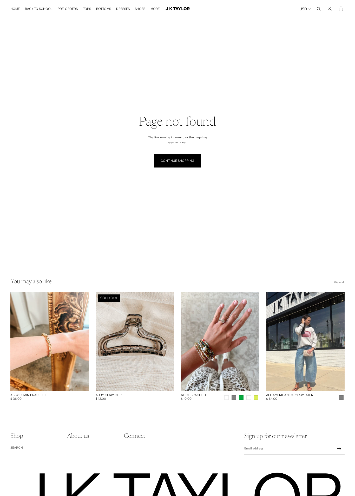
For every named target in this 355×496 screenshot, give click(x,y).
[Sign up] (339, 448)
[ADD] (81, 382)
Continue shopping (177, 161)
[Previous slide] (188, 341)
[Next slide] (251, 341)
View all (339, 282)
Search (16, 448)
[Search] (318, 9)
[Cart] (341, 9)
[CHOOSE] (251, 382)
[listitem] (155, 9)
